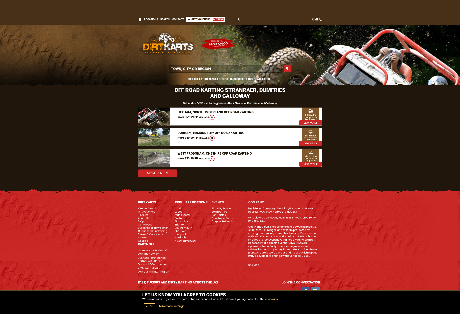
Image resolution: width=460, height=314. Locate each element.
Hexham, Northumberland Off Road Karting (216, 112)
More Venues (157, 173)
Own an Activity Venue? (153, 252)
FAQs (141, 221)
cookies (273, 299)
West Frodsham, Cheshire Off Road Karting (215, 153)
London (179, 208)
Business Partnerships (152, 261)
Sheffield (180, 231)
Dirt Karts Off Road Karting (167, 44)
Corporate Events (223, 221)
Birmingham (182, 221)
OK (149, 306)
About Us (143, 218)
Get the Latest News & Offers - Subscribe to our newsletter (229, 79)
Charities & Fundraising (152, 231)
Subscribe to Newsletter (153, 228)
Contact (178, 19)
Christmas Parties (223, 218)
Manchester (182, 215)
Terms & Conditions (150, 234)
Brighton (180, 224)
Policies (142, 237)
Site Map (253, 265)
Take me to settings (171, 306)
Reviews (143, 215)
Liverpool (180, 234)
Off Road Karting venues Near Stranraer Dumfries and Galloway (237, 103)
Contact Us (145, 224)
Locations (151, 19)
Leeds (178, 211)
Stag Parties (219, 211)
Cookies (143, 241)
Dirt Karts (189, 103)
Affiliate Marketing (154, 270)
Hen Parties (219, 215)
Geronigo (219, 44)
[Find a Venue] (225, 69)
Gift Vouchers (205, 19)
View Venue (311, 123)
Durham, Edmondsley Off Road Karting (211, 133)
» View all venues (185, 241)
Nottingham (182, 237)
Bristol (178, 218)
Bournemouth (183, 228)
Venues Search (147, 208)
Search (165, 19)
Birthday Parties (222, 208)
